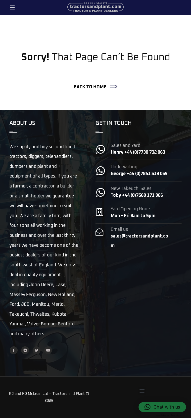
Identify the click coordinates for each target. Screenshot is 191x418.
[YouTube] (48, 350)
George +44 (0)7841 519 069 (139, 174)
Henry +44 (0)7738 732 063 (138, 152)
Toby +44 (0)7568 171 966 (137, 195)
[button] (95, 87)
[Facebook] (13, 350)
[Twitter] (36, 350)
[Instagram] (25, 350)
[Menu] (12, 7)
